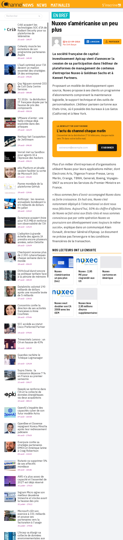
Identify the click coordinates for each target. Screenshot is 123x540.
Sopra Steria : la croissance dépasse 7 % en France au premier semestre (32, 375)
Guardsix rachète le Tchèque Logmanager (30, 356)
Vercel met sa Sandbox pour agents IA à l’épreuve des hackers (31, 155)
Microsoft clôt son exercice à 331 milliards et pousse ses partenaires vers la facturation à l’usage (31, 516)
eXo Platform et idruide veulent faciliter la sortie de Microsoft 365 (32, 170)
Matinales (60, 5)
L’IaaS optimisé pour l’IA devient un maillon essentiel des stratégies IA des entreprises (32, 69)
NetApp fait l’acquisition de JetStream (31, 138)
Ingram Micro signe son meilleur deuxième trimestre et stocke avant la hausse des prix (32, 497)
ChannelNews (17, 4)
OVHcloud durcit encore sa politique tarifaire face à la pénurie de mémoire (32, 273)
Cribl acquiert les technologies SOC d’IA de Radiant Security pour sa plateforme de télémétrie (32, 30)
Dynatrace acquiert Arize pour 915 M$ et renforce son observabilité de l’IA (32, 220)
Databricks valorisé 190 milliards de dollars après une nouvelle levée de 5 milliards (32, 291)
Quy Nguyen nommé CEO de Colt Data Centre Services (32, 86)
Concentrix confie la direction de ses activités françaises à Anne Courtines (32, 310)
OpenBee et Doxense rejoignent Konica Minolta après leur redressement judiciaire (32, 428)
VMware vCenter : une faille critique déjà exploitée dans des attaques (30, 122)
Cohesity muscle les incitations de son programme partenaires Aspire (31, 50)
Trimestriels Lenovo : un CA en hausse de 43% (31, 341)
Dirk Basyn (71, 44)
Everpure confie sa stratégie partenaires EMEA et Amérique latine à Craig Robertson (32, 446)
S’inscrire (109, 5)
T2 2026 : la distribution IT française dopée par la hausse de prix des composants (32, 104)
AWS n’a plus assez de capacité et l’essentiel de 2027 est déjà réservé (32, 479)
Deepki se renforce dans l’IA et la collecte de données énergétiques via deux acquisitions (32, 393)
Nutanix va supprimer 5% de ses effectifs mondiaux (32, 463)
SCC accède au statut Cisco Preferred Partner (31, 325)
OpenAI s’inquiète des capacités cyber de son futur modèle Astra (31, 410)
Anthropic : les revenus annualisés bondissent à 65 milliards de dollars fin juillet (32, 203)
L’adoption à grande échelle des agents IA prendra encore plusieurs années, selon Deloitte (32, 238)
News (42, 5)
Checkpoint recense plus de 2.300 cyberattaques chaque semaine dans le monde (32, 256)
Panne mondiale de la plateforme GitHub (30, 185)
